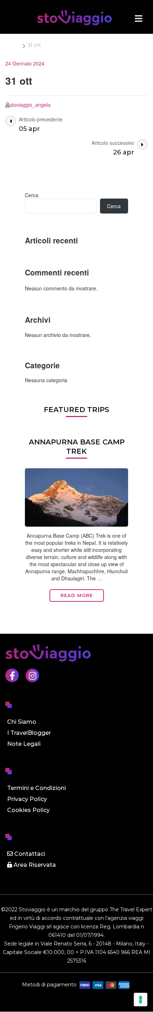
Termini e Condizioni (36, 788)
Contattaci (29, 853)
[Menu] (138, 18)
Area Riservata (34, 864)
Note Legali (24, 743)
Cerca (31, 195)
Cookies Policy (28, 810)
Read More (76, 595)
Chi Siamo (21, 721)
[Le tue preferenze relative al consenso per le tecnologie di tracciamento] (140, 999)
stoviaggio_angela (30, 104)
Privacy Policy (27, 799)
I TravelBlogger (29, 732)
